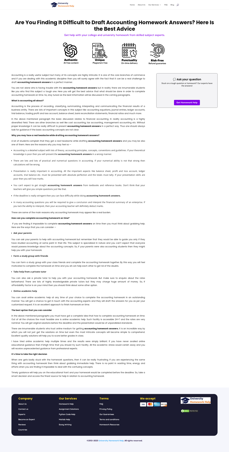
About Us (141, 5)
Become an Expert (26, 419)
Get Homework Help (187, 102)
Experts (21, 414)
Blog (172, 5)
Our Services (153, 5)
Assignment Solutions (69, 409)
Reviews (22, 424)
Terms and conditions (109, 419)
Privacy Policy (105, 409)
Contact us (23, 409)
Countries (22, 429)
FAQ (165, 5)
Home (132, 5)
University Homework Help (111, 440)
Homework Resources (109, 424)
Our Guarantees (106, 414)
